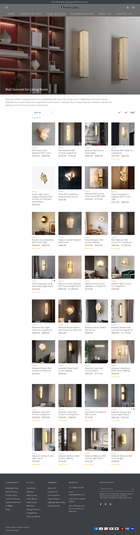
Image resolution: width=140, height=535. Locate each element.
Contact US (52, 492)
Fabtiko (13, 527)
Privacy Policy (11, 495)
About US (52, 488)
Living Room (32, 513)
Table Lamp (32, 502)
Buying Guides (54, 506)
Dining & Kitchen (33, 509)
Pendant (30, 492)
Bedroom (31, 506)
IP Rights (9, 506)
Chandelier (31, 488)
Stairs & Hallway (33, 516)
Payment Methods (13, 502)
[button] (7, 7)
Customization (54, 495)
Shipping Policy (11, 488)
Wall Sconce (32, 495)
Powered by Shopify (12, 530)
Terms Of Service (12, 499)
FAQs (7, 509)
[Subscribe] (133, 488)
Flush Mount (32, 499)
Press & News (54, 499)
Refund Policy (11, 492)
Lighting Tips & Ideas (57, 502)
